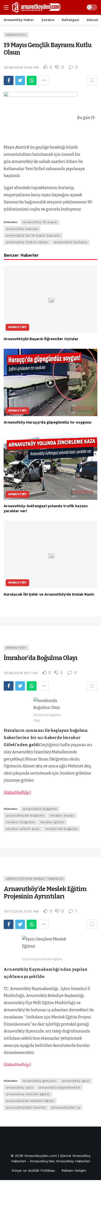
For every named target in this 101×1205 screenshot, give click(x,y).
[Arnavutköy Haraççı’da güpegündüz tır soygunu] (50, 382)
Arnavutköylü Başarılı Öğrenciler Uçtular (41, 339)
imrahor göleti (52, 822)
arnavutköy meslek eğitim (28, 1094)
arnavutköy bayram (22, 229)
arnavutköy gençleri (39, 1081)
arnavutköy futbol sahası (27, 242)
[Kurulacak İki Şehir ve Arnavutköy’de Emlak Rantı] (50, 554)
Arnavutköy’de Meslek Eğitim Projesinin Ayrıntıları (45, 892)
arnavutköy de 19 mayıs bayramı (33, 235)
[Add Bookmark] (92, 80)
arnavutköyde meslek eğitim (30, 1101)
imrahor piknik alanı (23, 829)
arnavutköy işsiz (19, 1087)
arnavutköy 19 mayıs (40, 222)
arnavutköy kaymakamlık (59, 1087)
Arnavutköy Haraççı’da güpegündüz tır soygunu (47, 422)
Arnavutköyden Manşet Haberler (34, 878)
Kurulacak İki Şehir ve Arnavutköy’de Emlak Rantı (49, 594)
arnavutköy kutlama (70, 242)
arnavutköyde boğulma (25, 815)
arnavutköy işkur (76, 1081)
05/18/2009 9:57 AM (21, 673)
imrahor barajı (62, 815)
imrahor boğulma (20, 822)
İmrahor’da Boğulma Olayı (40, 658)
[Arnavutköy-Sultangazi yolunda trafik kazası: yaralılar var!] (50, 466)
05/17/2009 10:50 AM (21, 911)
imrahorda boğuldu (61, 829)
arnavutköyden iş (65, 1107)
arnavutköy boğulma (40, 809)
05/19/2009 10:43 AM (21, 67)
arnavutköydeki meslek (26, 1107)
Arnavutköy (16, 35)
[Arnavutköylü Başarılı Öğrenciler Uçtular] (50, 299)
